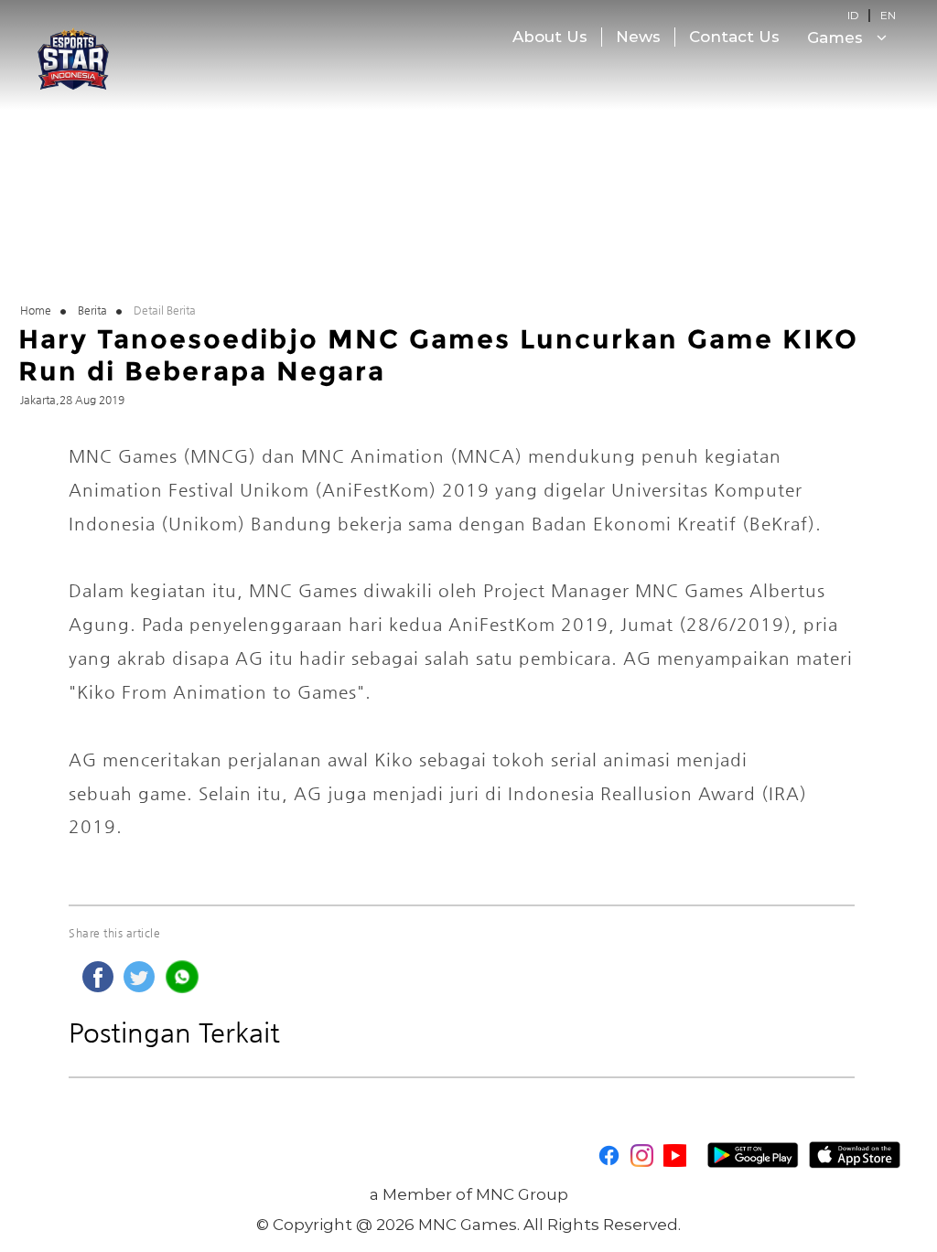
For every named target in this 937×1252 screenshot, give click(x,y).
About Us (549, 36)
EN (888, 15)
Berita (92, 310)
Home (35, 310)
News (638, 36)
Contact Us (734, 36)
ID (853, 15)
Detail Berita (165, 310)
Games (837, 37)
